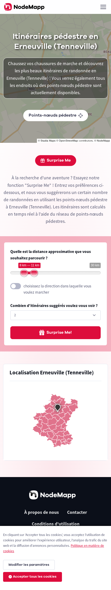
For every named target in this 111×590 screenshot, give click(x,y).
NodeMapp (103, 140)
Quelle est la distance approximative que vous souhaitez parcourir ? (50, 254)
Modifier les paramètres (29, 564)
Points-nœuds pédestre (52, 115)
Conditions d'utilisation (56, 524)
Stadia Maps (48, 140)
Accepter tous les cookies (35, 576)
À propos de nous (41, 512)
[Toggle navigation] (103, 7)
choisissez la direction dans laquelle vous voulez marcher (57, 289)
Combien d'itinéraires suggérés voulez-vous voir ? (54, 305)
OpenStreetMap (68, 140)
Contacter (77, 512)
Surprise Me (59, 160)
